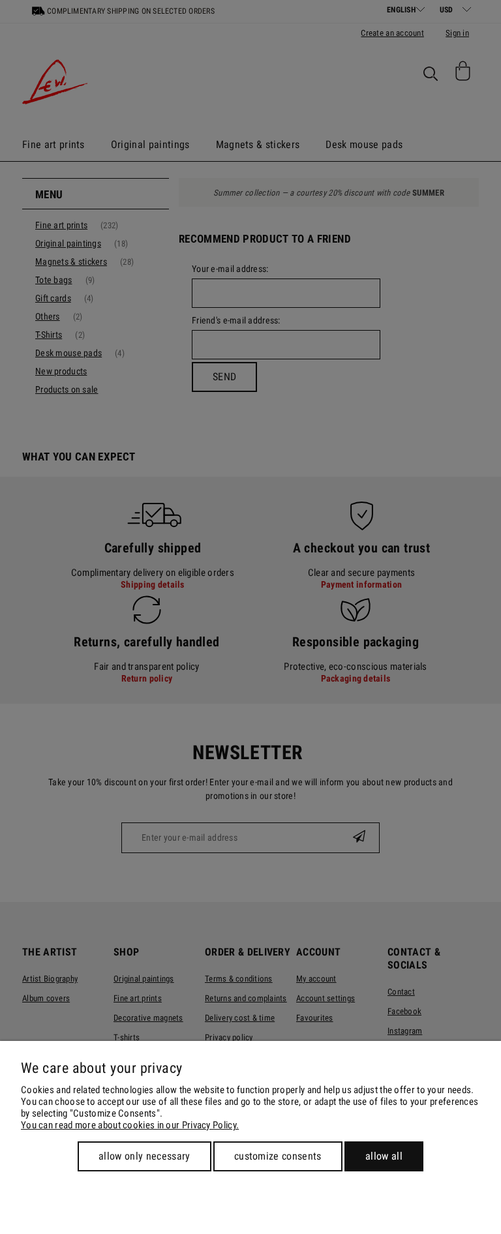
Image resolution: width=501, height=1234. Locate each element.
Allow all (383, 1156)
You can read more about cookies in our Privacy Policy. (130, 1125)
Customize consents (278, 1156)
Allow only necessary (144, 1156)
